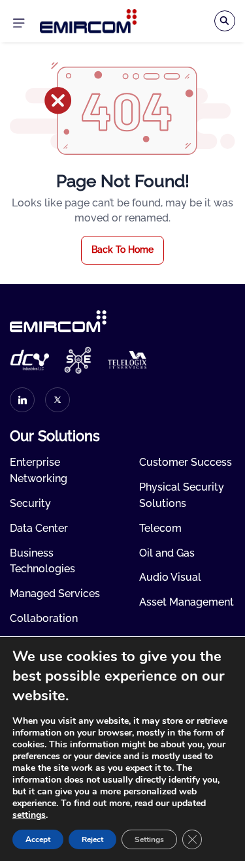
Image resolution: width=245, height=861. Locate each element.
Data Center (39, 528)
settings (29, 815)
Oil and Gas (167, 553)
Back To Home (122, 249)
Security (30, 503)
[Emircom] (88, 21)
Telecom (160, 528)
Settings (149, 839)
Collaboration (44, 618)
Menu (18, 21)
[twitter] (57, 399)
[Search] (224, 20)
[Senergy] (78, 360)
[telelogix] (127, 360)
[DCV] (29, 359)
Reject (92, 839)
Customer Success (185, 462)
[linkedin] (22, 399)
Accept (37, 839)
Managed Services (55, 593)
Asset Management (186, 602)
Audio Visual (170, 577)
